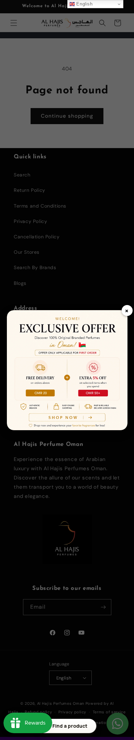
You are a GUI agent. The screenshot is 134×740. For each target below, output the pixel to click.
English (84, 3)
